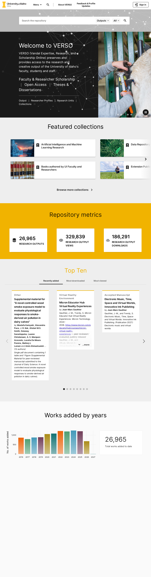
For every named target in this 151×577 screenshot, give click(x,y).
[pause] (146, 112)
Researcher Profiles (41, 100)
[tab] (51, 280)
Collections (25, 104)
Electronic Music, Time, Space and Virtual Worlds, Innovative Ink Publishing (120, 303)
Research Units (65, 100)
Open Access (35, 84)
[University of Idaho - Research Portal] (14, 4)
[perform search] (125, 20)
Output (23, 100)
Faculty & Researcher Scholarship (47, 79)
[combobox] (58, 20)
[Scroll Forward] (145, 159)
